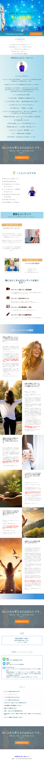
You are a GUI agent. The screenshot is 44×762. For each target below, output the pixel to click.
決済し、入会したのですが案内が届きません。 (14, 710)
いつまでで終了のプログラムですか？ (12, 697)
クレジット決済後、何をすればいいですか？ (13, 717)
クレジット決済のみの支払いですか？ (12, 691)
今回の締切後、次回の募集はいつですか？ (13, 705)
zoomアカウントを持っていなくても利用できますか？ (15, 702)
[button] (36, 34)
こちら (22, 677)
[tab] (22, 691)
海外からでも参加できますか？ (10, 708)
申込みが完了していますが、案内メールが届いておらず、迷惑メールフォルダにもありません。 (22, 714)
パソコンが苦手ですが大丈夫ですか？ (12, 700)
